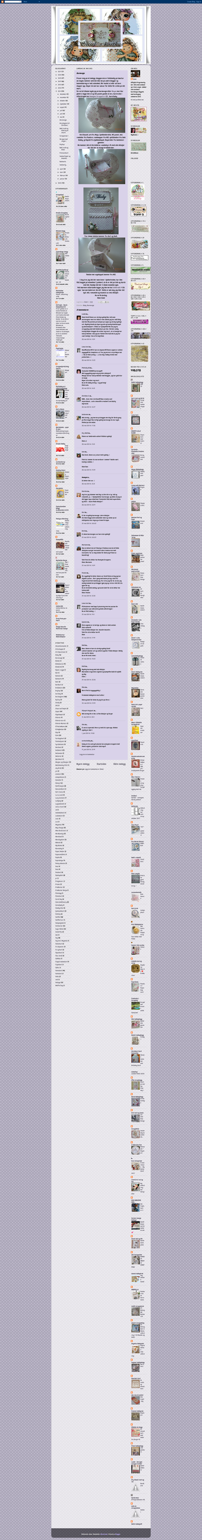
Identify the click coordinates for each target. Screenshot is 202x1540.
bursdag (58, 694)
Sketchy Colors (60, 470)
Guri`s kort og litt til (137, 398)
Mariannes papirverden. (135, 570)
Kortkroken (135, 1498)
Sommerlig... (63, 165)
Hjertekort (58, 759)
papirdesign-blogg (62, 252)
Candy (57, 703)
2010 (60, 183)
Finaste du (142, 743)
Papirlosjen (59, 348)
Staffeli (57, 917)
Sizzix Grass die (67, 492)
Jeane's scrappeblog (137, 1323)
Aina (83, 724)
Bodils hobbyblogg (137, 382)
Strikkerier (58, 926)
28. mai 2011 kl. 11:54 (88, 339)
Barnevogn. (63, 120)
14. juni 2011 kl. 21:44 (88, 749)
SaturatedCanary (61, 902)
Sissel (134, 79)
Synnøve (84, 622)
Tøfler (57, 968)
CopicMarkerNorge (62, 270)
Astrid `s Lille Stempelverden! (136, 639)
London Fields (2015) (137, 1074)
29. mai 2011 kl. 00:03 (89, 537)
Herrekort (142, 1365)
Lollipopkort (142, 911)
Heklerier (58, 756)
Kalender (58, 780)
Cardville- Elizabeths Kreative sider (137, 451)
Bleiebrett (58, 667)
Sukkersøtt (116, 287)
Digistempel (59, 714)
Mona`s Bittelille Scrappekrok (136, 723)
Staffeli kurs (59, 920)
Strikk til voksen (142, 661)
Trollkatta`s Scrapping (135, 999)
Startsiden (101, 763)
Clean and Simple (60, 709)
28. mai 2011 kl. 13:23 (88, 360)
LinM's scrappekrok (137, 1306)
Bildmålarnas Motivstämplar (60, 636)
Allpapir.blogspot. (87, 711)
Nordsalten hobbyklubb (60, 292)
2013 (59, 85)
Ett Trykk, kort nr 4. (142, 1207)
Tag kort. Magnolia (61, 941)
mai (61, 117)
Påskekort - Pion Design (142, 576)
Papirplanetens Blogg (61, 507)
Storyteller (59, 488)
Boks (56, 682)
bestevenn (85, 414)
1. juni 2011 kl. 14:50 (88, 733)
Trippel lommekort (61, 962)
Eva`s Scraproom (136, 1161)
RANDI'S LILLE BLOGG (136, 432)
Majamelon (134, 688)
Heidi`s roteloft (136, 857)
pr (56, 878)
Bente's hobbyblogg (137, 1035)
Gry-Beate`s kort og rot (137, 1481)
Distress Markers (60, 723)
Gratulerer (142, 522)
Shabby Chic (59, 908)
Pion (56, 866)
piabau (133, 501)
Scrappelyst (60, 195)
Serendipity (59, 905)
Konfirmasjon (59, 786)
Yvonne (84, 573)
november (63, 97)
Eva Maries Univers (137, 841)
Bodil (83, 666)
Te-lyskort (58, 950)
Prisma (57, 884)
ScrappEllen (135, 1129)
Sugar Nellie (59, 929)
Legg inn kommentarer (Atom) (94, 769)
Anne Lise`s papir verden (136, 705)
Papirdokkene (60, 583)
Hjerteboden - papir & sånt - (62, 428)
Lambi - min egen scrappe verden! (136, 1463)
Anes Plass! (134, 825)
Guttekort (58, 750)
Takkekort (58, 944)
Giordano (58, 747)
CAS (56, 705)
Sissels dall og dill (136, 1239)
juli (61, 110)
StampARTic (59, 539)
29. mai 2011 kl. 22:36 (89, 680)
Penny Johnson (60, 863)
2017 (59, 71)
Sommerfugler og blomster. (65, 157)
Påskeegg (58, 893)
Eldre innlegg (120, 763)
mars (61, 172)
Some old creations (142, 729)
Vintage (57, 982)
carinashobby (86, 741)
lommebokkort (60, 813)
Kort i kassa (59, 792)
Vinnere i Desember (67, 353)
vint (56, 980)
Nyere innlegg (82, 763)
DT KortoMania (60, 726)
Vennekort (58, 970)
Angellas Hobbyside (137, 1344)
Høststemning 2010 (61, 765)
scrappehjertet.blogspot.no (62, 367)
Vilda (57, 976)
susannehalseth (136, 892)
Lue (56, 822)
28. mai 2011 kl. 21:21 (88, 484)
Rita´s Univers (135, 777)
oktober (62, 101)
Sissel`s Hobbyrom (136, 672)
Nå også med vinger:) (64, 140)
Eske (56, 735)
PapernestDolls (60, 854)
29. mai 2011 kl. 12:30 (88, 596)
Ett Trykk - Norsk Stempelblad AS (61, 306)
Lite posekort (142, 1450)
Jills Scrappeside (136, 1255)
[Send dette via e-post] (99, 302)
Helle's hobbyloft (136, 1524)
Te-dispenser (59, 947)
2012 (59, 88)
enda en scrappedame (135, 1507)
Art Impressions (60, 652)
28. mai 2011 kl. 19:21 (88, 444)
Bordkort (58, 685)
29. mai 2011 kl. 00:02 (89, 523)
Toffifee (57, 959)
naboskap (134, 1072)
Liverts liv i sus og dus (137, 1181)
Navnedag (58, 848)
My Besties (58, 845)
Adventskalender (61, 646)
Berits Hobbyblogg (137, 1097)
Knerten (84, 491)
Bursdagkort (59, 697)
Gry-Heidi (85, 433)
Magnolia (58, 825)
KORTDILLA (135, 1290)
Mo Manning (59, 834)
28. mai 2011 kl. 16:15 (88, 388)
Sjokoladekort (59, 911)
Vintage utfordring (62, 519)
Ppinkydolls (59, 875)
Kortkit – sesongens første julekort (137, 799)
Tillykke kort (142, 504)
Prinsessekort (64, 153)
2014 (59, 81)
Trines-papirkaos (136, 553)
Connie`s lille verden (137, 945)
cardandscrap (60, 462)
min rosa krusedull (137, 1395)
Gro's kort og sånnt (137, 1113)
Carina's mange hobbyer (136, 1219)
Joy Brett (58, 768)
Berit (83, 531)
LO (56, 810)
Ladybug (58, 801)
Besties (57, 661)
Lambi (84, 314)
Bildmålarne (59, 664)
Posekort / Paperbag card (142, 988)
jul (56, 771)
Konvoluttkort (60, 789)
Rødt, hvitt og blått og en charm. (64, 130)
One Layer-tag (142, 1399)
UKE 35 (141, 385)
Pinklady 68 (86, 368)
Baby (84, 305)
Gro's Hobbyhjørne (137, 924)
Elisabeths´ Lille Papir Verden (136, 621)
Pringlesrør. (59, 881)
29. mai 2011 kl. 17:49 (88, 638)
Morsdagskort (59, 840)
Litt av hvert (59, 807)
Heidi (83, 645)
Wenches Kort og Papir (136, 518)
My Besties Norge (61, 560)
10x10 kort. (142, 860)
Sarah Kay (58, 899)
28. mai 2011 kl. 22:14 (88, 505)
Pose (56, 869)
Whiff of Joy (59, 985)
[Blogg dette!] (101, 302)
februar (62, 175)
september (63, 104)
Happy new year (142, 473)
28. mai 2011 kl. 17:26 (88, 425)
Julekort (58, 774)
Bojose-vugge (59, 670)
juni (61, 114)
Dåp (56, 732)
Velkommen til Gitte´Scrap (137, 536)
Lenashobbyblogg (137, 656)
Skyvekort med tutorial (142, 439)
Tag (56, 938)
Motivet (57, 842)
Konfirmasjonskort (67, 199)
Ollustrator (104, 1534)
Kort (141, 708)
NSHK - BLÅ (142, 844)
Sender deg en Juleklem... (142, 1134)
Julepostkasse (59, 777)
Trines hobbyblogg (137, 1446)
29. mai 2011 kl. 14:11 (88, 614)
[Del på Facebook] (106, 302)
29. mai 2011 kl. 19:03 (88, 659)
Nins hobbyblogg (136, 1019)
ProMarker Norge (61, 890)
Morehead (58, 837)
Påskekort (58, 896)
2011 (59, 91)
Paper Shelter (59, 851)
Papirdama (134, 982)
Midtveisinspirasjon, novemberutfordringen (62, 433)
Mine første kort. (60, 831)
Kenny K (58, 783)
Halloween (58, 753)
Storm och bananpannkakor (142, 694)
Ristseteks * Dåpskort (142, 1150)
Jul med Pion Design (142, 1118)
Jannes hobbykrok (137, 1274)
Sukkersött (59, 606)
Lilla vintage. (142, 626)
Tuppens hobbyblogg (137, 1362)
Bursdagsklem (67, 217)
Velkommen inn (136, 587)
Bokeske (58, 676)
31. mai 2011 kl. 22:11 (88, 717)
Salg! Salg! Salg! (66, 448)
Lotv (56, 819)
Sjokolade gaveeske (142, 1024)
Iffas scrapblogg (136, 1080)
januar (62, 179)
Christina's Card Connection (136, 1052)
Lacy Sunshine (59, 798)
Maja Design (59, 828)
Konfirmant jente (142, 1243)
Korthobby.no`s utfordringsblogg (61, 387)
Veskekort (58, 974)
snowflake (134, 740)
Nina (83, 687)
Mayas (114, 91)
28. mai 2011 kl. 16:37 (88, 407)
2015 (59, 78)
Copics (57, 711)
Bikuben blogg (60, 231)
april (61, 169)
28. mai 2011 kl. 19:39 (88, 470)
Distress (57, 717)
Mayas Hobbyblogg (137, 469)
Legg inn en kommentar (86, 754)
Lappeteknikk (59, 804)
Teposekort (58, 953)
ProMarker (59, 887)
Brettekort (58, 688)
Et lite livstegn (142, 1101)
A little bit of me (136, 1145)
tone (83, 452)
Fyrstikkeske (59, 744)
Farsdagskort (59, 738)
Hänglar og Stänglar (62, 762)
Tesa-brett (58, 956)
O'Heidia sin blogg (136, 1427)
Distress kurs (59, 720)
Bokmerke (63, 162)
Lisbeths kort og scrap (136, 962)
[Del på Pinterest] (108, 302)
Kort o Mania (60, 409)
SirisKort (134, 796)
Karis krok (134, 908)
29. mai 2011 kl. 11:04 (88, 565)
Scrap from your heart (61, 619)
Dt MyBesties (59, 729)
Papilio (57, 857)
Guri (83, 512)
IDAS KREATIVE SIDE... (136, 1201)
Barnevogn (90, 305)
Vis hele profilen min (137, 100)
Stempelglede (59, 923)
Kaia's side (134, 604)
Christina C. (85, 396)
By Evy (57, 700)
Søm (56, 935)
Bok (56, 673)
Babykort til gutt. (142, 644)
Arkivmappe (59, 649)
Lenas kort (85, 347)
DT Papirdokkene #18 (138, 1500)
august (62, 107)
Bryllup (62, 144)
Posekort (58, 872)
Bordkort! (142, 1485)
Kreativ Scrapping (62, 213)
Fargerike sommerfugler (142, 404)
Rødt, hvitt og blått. (64, 149)
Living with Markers (137, 485)
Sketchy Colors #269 (67, 475)
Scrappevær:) (64, 136)
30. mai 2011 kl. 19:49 (88, 703)
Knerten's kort (136, 1378)
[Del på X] (103, 302)
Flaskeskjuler (59, 741)
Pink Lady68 (135, 874)
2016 (59, 75)
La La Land (59, 795)
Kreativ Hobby (60, 444)
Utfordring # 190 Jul (67, 414)
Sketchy (57, 914)
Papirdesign (59, 860)
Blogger (117, 1534)
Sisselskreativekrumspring (138, 757)
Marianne (85, 545)
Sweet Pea (58, 932)
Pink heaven (142, 896)
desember (63, 94)
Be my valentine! (142, 457)
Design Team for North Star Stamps (62, 628)
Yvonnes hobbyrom (137, 1411)
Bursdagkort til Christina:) (65, 124)
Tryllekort (58, 965)
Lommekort (59, 816)
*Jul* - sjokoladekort (142, 831)
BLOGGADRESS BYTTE (62, 510)
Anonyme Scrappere (96, 96)
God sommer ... (67, 256)
